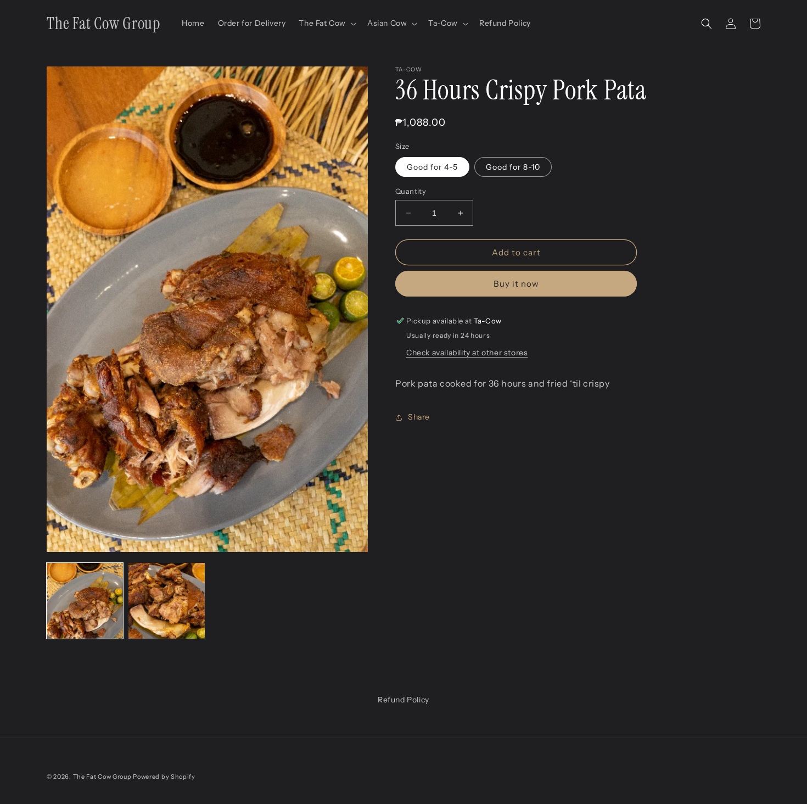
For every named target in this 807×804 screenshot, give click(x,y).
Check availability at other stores (467, 353)
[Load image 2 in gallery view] (166, 601)
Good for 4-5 (432, 167)
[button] (326, 23)
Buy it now (516, 283)
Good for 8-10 (513, 167)
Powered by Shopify (164, 776)
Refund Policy (403, 700)
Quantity (410, 191)
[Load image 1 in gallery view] (85, 601)
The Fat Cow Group (102, 776)
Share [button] (419, 417)
